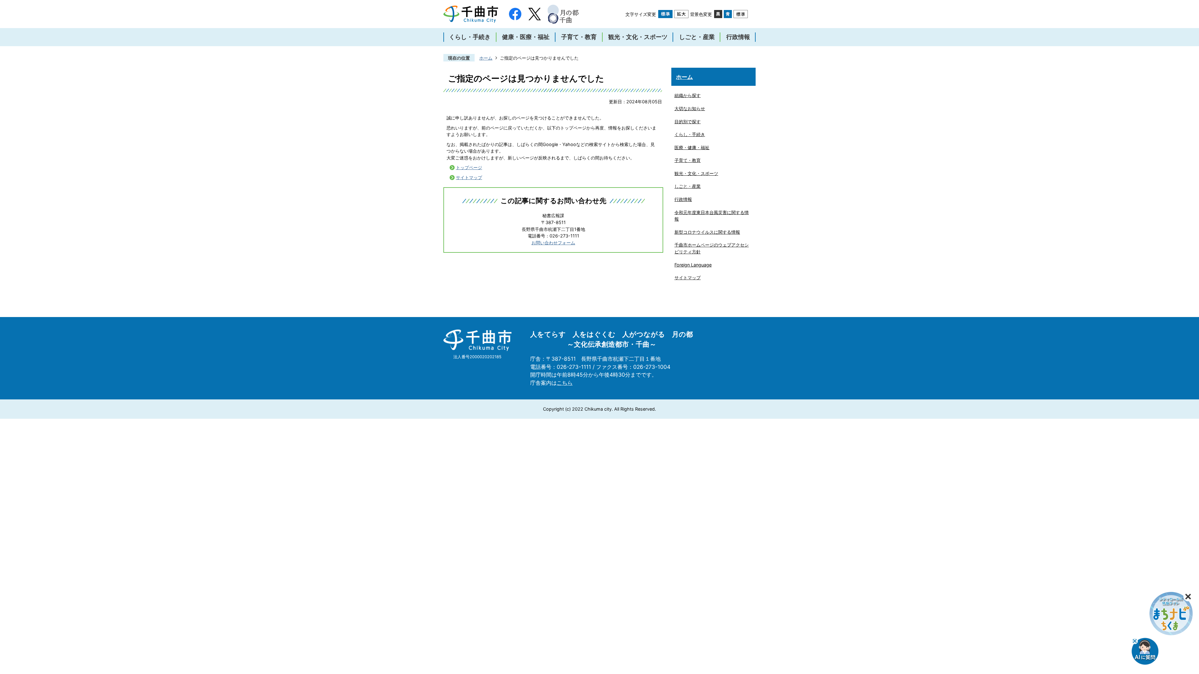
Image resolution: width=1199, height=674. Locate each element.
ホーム (485, 58)
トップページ (469, 167)
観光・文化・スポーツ (696, 173)
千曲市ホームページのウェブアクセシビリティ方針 (711, 248)
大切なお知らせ (689, 108)
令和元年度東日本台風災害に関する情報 (711, 216)
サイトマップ (469, 177)
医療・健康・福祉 (691, 147)
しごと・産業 (687, 186)
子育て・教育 (687, 160)
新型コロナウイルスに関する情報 (707, 232)
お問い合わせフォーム (553, 242)
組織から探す (687, 95)
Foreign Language (693, 264)
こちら (565, 382)
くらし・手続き (689, 134)
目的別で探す (687, 121)
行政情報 (683, 199)
